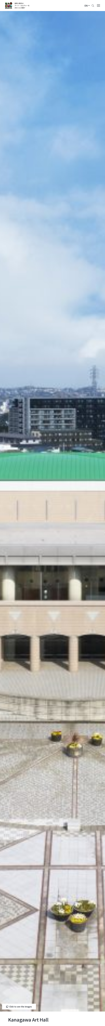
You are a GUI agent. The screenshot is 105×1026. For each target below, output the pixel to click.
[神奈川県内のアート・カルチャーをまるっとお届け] (17, 5)
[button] (87, 5)
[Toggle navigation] (98, 5)
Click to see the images (20, 1006)
